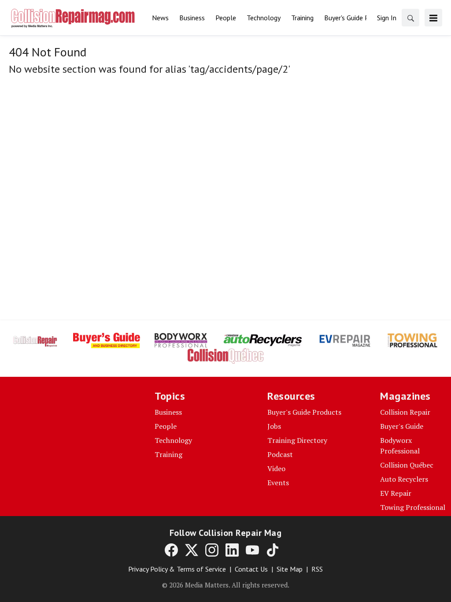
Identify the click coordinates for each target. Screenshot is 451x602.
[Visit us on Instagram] (211, 550)
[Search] (410, 17)
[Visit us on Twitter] (191, 550)
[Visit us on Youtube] (252, 550)
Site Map (290, 569)
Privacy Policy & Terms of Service (177, 569)
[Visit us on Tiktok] (272, 550)
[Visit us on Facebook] (171, 550)
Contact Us (251, 569)
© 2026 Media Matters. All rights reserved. (225, 584)
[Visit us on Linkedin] (232, 550)
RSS (317, 569)
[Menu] (433, 17)
